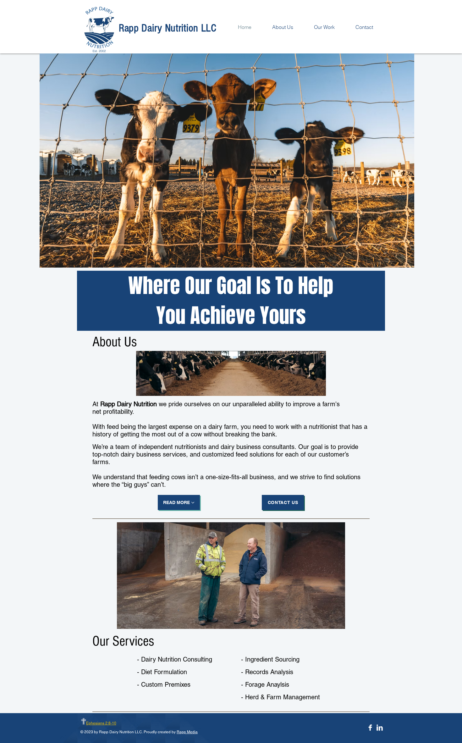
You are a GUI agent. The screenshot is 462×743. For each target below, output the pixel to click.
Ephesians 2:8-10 (101, 723)
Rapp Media (187, 732)
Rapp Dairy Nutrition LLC (168, 28)
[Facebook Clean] (370, 727)
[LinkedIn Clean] (380, 727)
